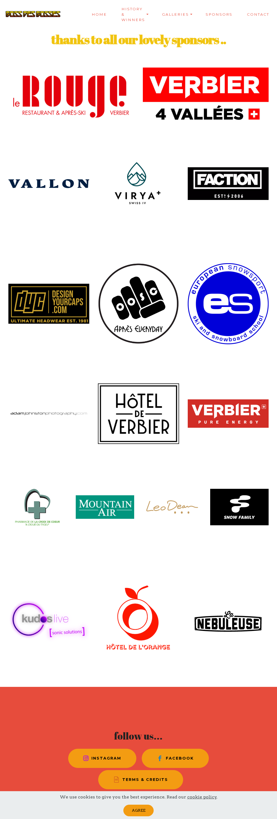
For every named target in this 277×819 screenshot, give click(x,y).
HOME (99, 14)
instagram (106, 758)
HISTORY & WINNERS (133, 14)
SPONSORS (219, 14)
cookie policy (202, 797)
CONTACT (258, 14)
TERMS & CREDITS (145, 779)
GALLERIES (175, 14)
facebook (180, 758)
